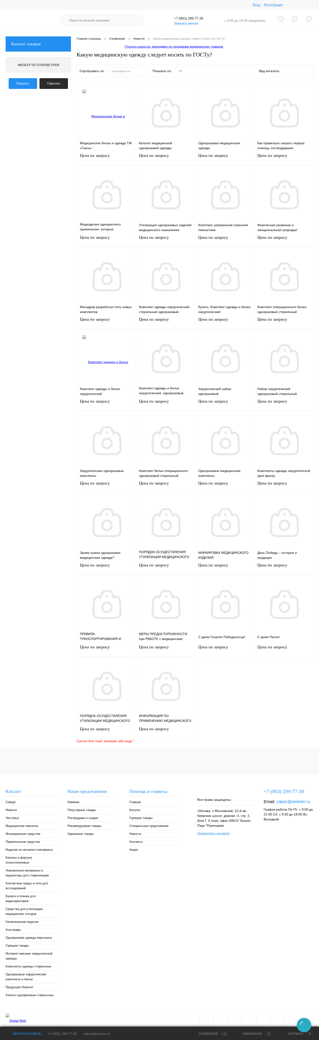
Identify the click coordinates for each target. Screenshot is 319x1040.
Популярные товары (81, 810)
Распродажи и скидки (82, 818)
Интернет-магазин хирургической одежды (29, 956)
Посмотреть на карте (213, 833)
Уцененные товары (80, 834)
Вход (256, 5)
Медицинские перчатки (22, 826)
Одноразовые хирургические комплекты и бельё (26, 977)
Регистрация (273, 5)
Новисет (11, 810)
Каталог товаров (26, 44)
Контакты (135, 841)
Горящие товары (17, 945)
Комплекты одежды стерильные (28, 966)
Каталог (135, 810)
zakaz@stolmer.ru (293, 801)
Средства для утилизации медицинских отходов (24, 911)
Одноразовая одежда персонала (29, 937)
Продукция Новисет (19, 987)
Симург (11, 802)
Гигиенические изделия (22, 922)
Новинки (73, 802)
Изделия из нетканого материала (29, 849)
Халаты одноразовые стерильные (29, 995)
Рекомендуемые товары (84, 826)
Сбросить (53, 83)
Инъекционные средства (23, 834)
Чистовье (12, 818)
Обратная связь (26, 1034)
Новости (135, 834)
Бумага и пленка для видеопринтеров (20, 898)
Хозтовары (13, 929)
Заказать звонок (186, 23)
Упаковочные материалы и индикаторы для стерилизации (27, 873)
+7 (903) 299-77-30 (62, 1034)
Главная (135, 802)
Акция (133, 849)
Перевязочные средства (23, 841)
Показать (22, 83)
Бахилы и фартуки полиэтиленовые (19, 860)
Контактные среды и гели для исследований (27, 886)
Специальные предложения (148, 826)
